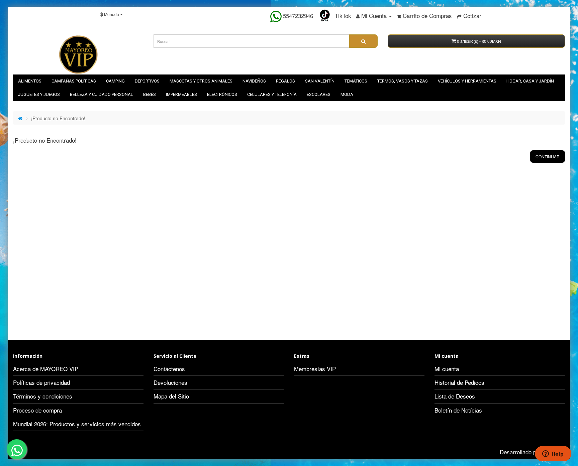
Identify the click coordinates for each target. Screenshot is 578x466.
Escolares (318, 94)
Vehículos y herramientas (467, 81)
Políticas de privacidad (41, 382)
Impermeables (181, 94)
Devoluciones (170, 382)
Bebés (149, 94)
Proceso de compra (37, 410)
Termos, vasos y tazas (402, 81)
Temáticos (356, 81)
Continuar (548, 156)
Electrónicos (222, 94)
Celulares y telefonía (272, 94)
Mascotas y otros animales (201, 81)
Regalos (285, 81)
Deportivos (147, 81)
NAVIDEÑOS (254, 81)
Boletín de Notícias (458, 410)
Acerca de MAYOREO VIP (45, 368)
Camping (115, 81)
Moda (347, 94)
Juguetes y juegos (39, 94)
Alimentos (29, 81)
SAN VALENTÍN (319, 81)
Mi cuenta (447, 368)
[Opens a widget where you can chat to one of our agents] (553, 454)
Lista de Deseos (455, 396)
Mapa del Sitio (171, 396)
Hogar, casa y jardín (530, 81)
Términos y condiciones (42, 396)
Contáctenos (169, 368)
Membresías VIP (315, 368)
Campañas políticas (74, 81)
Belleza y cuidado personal (101, 94)
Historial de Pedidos (459, 382)
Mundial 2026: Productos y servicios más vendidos (77, 424)
